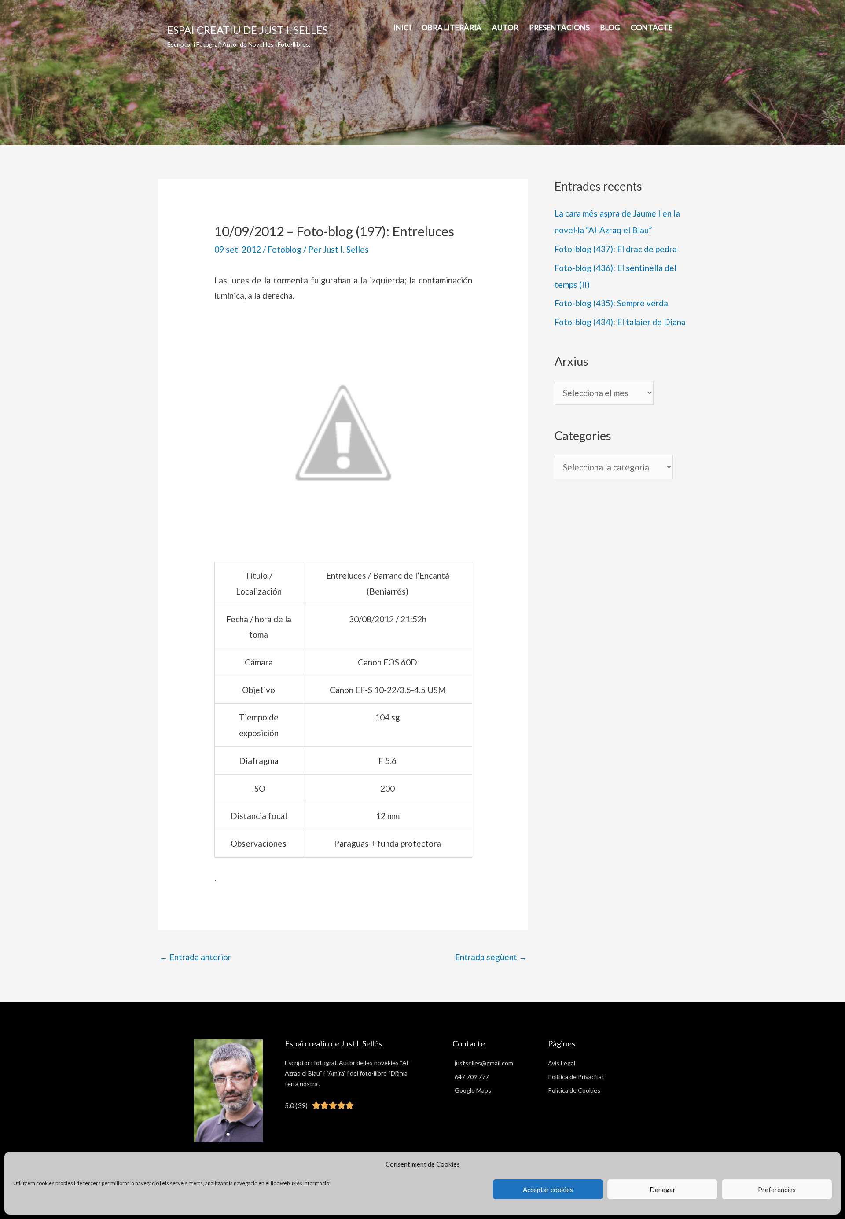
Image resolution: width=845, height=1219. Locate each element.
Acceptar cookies (548, 1189)
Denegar (663, 1189)
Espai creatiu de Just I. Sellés (247, 29)
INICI (402, 27)
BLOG (610, 27)
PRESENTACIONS (559, 27)
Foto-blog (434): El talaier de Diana (620, 322)
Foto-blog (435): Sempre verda (611, 303)
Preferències (777, 1189)
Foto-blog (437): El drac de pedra (616, 249)
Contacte (651, 27)
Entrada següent (491, 957)
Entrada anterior (195, 957)
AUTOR (505, 27)
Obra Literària (451, 27)
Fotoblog (284, 249)
